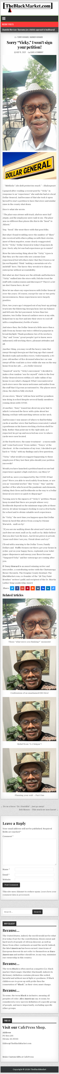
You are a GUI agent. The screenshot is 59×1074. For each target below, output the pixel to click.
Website (7, 879)
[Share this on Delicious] (53, 588)
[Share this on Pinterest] (27, 588)
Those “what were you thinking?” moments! (29, 642)
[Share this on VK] (38, 588)
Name (6, 869)
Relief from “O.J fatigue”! (29, 744)
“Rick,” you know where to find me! (15, 29)
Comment (8, 836)
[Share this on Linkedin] (48, 588)
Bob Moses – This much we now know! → (38, 809)
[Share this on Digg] (43, 588)
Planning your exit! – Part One (29, 795)
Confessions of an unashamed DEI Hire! (29, 693)
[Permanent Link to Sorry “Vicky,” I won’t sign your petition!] (29, 103)
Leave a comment (36, 52)
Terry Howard (23, 37)
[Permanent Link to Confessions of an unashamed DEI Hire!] (29, 668)
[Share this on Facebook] (17, 588)
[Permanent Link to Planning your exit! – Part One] (29, 770)
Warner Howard (36, 37)
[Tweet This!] (12, 588)
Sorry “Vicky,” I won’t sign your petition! (29, 45)
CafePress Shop (31, 1027)
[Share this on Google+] (22, 588)
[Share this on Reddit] (33, 588)
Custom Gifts (14, 1057)
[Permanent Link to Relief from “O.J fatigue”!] (29, 719)
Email (6, 875)
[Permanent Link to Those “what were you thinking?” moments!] (29, 619)
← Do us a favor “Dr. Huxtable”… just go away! (22, 806)
